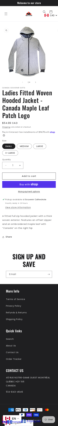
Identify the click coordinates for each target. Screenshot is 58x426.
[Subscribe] (48, 274)
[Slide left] (22, 82)
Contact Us (12, 352)
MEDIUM (24, 146)
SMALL (8, 146)
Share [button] (9, 236)
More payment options (29, 191)
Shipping (6, 127)
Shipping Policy (14, 319)
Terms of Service (15, 299)
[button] (6, 14)
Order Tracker (14, 359)
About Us (11, 345)
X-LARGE (10, 152)
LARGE (39, 146)
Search (10, 339)
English (6, 421)
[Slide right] (35, 82)
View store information (18, 207)
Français (17, 421)
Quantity (6, 159)
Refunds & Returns (16, 312)
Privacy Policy (13, 305)
